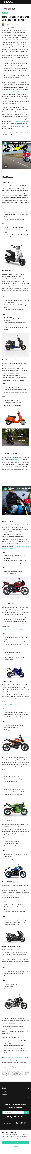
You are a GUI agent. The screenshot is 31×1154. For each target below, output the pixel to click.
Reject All (15, 1150)
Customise (15, 1146)
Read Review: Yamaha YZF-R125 (12, 630)
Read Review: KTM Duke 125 (11, 705)
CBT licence (20, 121)
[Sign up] (26, 1112)
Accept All (15, 1142)
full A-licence (22, 92)
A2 (15, 92)
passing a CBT (16, 459)
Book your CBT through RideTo (13, 1057)
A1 (13, 92)
